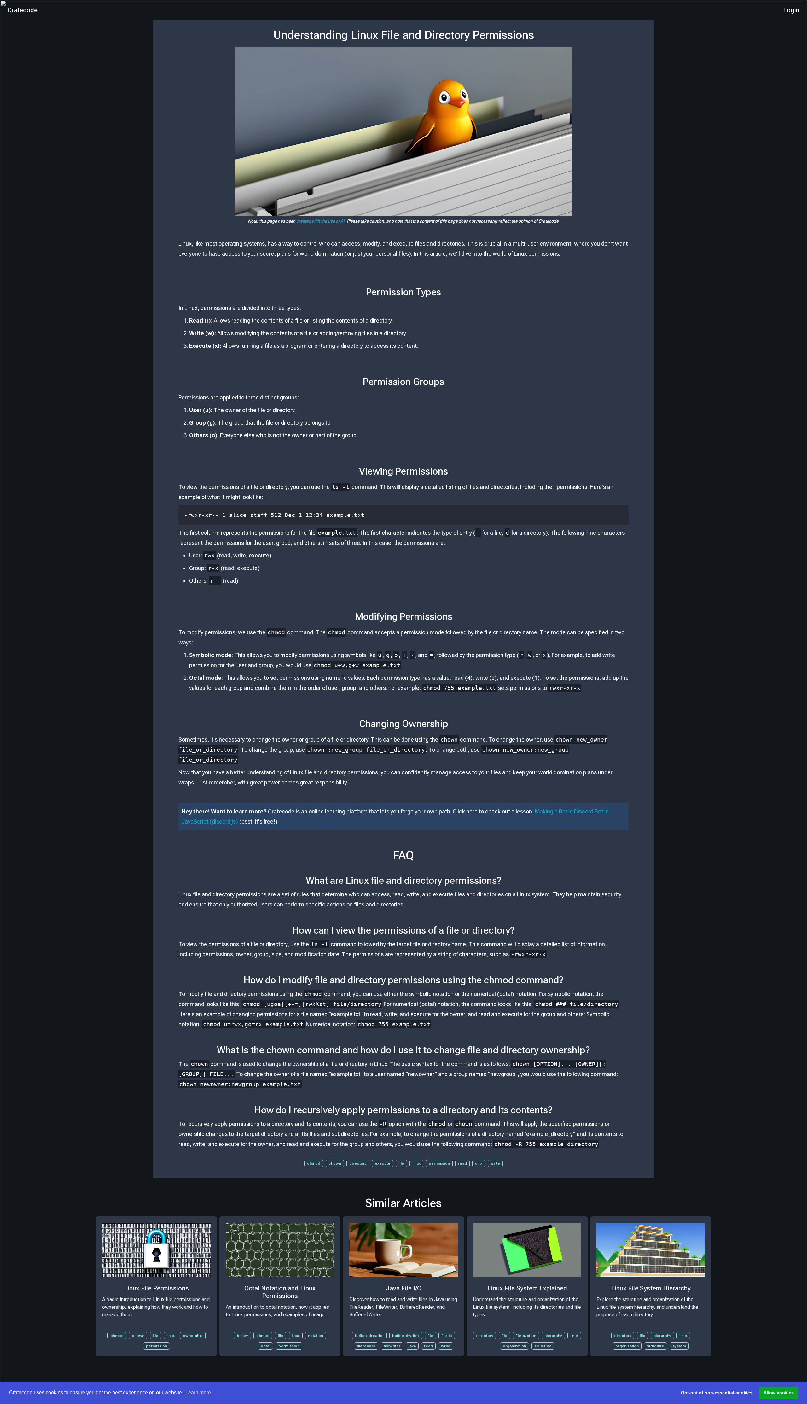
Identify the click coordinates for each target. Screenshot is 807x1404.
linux (416, 1163)
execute (382, 1163)
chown (334, 1163)
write (495, 1163)
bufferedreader (369, 1335)
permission (439, 1163)
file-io (446, 1335)
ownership (193, 1335)
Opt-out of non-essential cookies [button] (716, 1392)
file (401, 1163)
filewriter (392, 1346)
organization (514, 1346)
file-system (525, 1335)
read (462, 1163)
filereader (366, 1346)
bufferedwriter (405, 1335)
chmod (313, 1163)
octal (265, 1346)
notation (315, 1335)
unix (478, 1163)
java (412, 1346)
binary (242, 1335)
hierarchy (553, 1335)
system (679, 1346)
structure (543, 1346)
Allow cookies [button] (778, 1392)
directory (358, 1163)
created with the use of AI (320, 221)
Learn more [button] (198, 1392)
